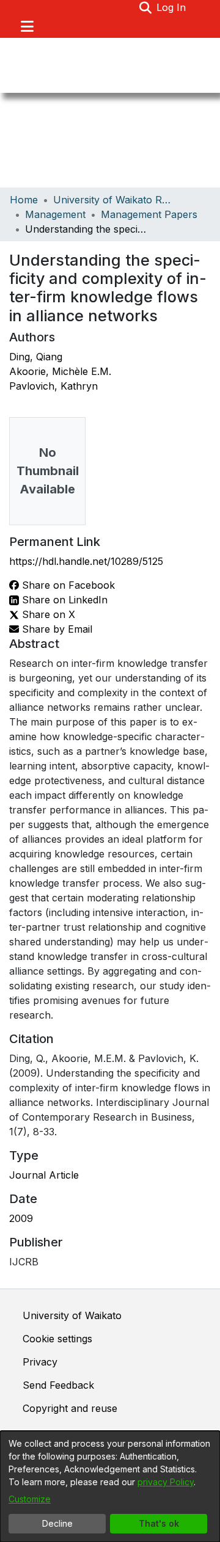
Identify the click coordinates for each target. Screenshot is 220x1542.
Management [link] (55, 214)
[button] (145, 7)
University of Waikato (72, 1315)
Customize (30, 1499)
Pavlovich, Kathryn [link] (53, 386)
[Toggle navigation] (27, 26)
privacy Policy (166, 1482)
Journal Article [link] (44, 1175)
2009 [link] (21, 1218)
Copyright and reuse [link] (70, 1408)
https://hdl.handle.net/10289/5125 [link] (86, 561)
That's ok (159, 1523)
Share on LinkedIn (63, 600)
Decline (57, 1523)
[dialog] (110, 1486)
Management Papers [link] (149, 214)
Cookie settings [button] (57, 1339)
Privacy (40, 1362)
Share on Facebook (67, 585)
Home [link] (24, 200)
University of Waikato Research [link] (114, 200)
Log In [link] (171, 7)
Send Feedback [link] (58, 1385)
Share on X (47, 614)
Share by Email (55, 629)
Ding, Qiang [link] (35, 357)
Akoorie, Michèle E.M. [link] (60, 371)
